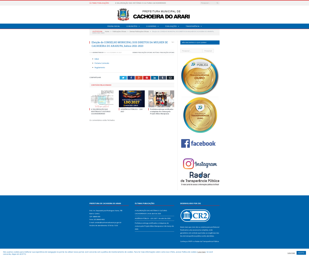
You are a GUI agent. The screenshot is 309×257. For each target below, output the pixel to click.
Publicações (171, 26)
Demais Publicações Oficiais (142, 52)
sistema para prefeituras (210, 227)
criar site (195, 227)
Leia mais (201, 252)
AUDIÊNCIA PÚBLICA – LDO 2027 (128, 3)
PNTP (190, 241)
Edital (97, 59)
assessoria (197, 230)
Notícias (156, 52)
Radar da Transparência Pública (207, 241)
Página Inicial (113, 26)
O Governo (151, 26)
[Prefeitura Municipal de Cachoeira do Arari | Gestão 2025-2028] (154, 14)
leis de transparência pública (190, 236)
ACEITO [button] (301, 253)
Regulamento (100, 67)
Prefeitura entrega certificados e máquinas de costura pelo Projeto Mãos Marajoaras (161, 111)
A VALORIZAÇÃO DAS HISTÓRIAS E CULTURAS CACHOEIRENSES (100, 111)
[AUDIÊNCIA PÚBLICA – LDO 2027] (132, 98)
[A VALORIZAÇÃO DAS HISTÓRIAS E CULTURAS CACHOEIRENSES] (102, 98)
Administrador (98, 52)
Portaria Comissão (102, 63)
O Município (131, 26)
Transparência (192, 26)
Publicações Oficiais (167, 52)
